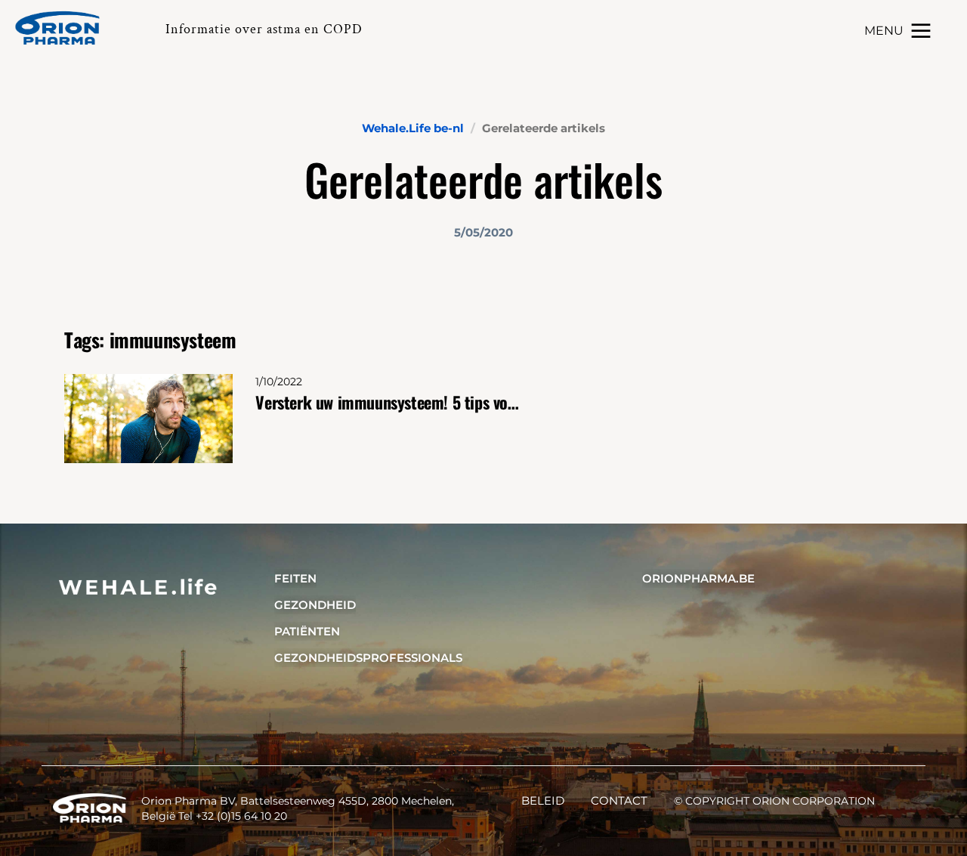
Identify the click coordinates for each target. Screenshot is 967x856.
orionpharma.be (698, 578)
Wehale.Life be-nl (413, 128)
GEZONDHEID (315, 605)
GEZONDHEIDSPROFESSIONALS (368, 657)
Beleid (542, 800)
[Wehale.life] (63, 28)
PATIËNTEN (307, 631)
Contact (619, 800)
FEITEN (295, 578)
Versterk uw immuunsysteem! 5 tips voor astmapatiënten (387, 402)
